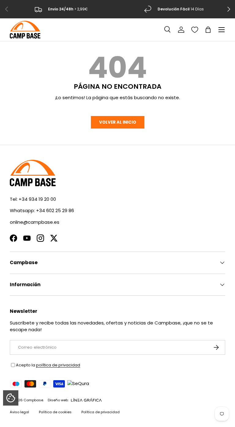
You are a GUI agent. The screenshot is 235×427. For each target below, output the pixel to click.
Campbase (33, 400)
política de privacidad (58, 365)
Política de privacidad (100, 412)
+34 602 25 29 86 (55, 210)
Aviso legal (19, 412)
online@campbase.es (34, 222)
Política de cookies (55, 412)
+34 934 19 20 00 (37, 199)
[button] (208, 29)
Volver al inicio (117, 122)
